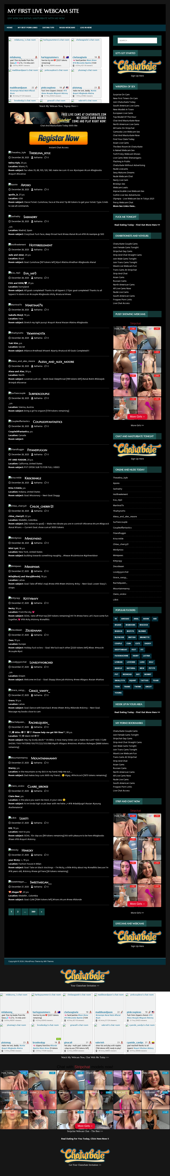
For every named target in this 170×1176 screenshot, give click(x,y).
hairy (136, 656)
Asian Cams (118, 277)
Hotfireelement (40, 245)
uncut (148, 686)
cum (129, 643)
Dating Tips (48, 27)
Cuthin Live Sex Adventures (126, 195)
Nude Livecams (120, 169)
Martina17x (34, 305)
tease (156, 680)
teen (117, 686)
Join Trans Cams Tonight (125, 262)
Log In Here (86, 27)
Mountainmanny (44, 758)
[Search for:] (137, 40)
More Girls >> (137, 425)
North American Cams (124, 285)
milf (151, 662)
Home (10, 27)
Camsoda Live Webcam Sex (126, 132)
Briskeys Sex (119, 184)
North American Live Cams (126, 124)
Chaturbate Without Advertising (129, 165)
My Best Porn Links (27, 27)
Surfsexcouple (39, 394)
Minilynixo (33, 538)
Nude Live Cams (121, 292)
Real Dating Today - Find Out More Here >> (137, 225)
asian (146, 619)
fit (142, 649)
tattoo (144, 680)
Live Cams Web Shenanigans (127, 158)
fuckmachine (121, 656)
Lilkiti (24, 818)
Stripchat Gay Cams (122, 251)
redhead (127, 674)
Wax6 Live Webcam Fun (125, 266)
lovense (131, 662)
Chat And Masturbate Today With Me (58, 126)
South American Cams (124, 296)
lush (142, 662)
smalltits (120, 680)
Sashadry (30, 217)
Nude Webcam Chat (123, 176)
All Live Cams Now (122, 289)
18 (116, 619)
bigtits (130, 631)
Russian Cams (120, 281)
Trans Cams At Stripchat (125, 270)
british (131, 637)
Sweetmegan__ (41, 882)
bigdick (118, 631)
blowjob (119, 637)
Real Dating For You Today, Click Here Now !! (85, 1139)
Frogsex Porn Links (122, 300)
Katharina (38, 157)
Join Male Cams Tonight (124, 259)
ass (155, 619)
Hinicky (27, 850)
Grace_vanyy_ (39, 691)
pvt (116, 674)
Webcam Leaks (120, 188)
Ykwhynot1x (36, 333)
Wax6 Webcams (67, 27)
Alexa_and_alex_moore (56, 362)
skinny (147, 674)
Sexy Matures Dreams (123, 173)
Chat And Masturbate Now (126, 121)
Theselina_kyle (39, 153)
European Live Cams (123, 113)
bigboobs (130, 625)
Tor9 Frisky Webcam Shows (126, 154)
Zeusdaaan (33, 630)
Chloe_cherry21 (41, 506)
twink (137, 686)
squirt (132, 680)
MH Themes (49, 961)
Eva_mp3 (30, 273)
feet (134, 649)
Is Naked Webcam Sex (124, 150)
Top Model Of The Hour (124, 117)
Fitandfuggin (37, 450)
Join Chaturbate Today (124, 102)
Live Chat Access (121, 303)
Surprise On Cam (121, 95)
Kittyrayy (30, 598)
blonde (142, 631)
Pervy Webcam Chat (123, 203)
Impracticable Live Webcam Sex (128, 191)
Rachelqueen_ (39, 722)
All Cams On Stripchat (123, 128)
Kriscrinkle (33, 478)
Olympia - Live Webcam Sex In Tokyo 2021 (133, 199)
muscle (118, 668)
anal (136, 619)
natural (131, 668)
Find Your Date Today (123, 139)
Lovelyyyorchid (41, 662)
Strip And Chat (120, 274)
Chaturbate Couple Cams (125, 244)
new (142, 668)
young (118, 693)
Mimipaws (32, 567)
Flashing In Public (121, 162)
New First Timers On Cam (125, 98)
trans (127, 686)
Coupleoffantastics (47, 422)
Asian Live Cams (121, 143)
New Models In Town (123, 110)
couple (118, 643)
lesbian (118, 662)
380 (33, 912)
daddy (148, 643)
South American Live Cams (126, 106)
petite (152, 668)
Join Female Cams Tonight (126, 248)
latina (146, 656)
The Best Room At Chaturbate (127, 147)
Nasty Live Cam (120, 180)
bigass (118, 625)
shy (138, 674)
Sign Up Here (137, 76)
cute (137, 643)
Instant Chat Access (59, 147)
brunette (145, 637)
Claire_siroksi (38, 786)
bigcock (144, 625)
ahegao (125, 619)
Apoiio (26, 185)
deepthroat (121, 649)
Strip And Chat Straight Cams (127, 255)
